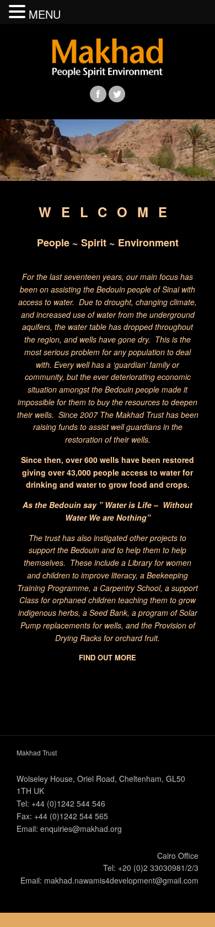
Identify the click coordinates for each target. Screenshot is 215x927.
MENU (45, 14)
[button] (19, 12)
